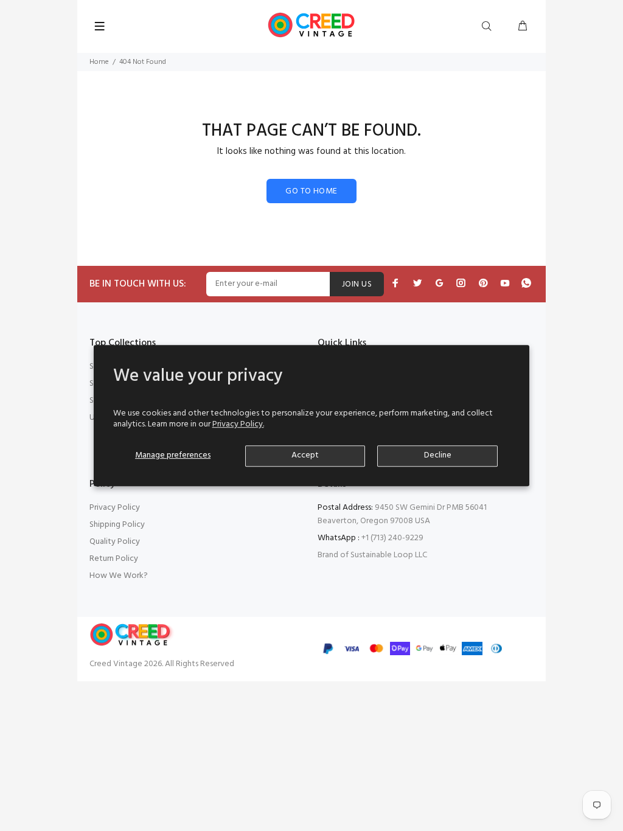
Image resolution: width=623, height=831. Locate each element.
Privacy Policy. (238, 424)
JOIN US (357, 284)
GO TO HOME (311, 191)
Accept (305, 455)
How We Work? (118, 576)
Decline (437, 455)
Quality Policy (114, 542)
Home (99, 62)
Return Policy (113, 559)
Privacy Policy (114, 508)
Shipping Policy (117, 525)
